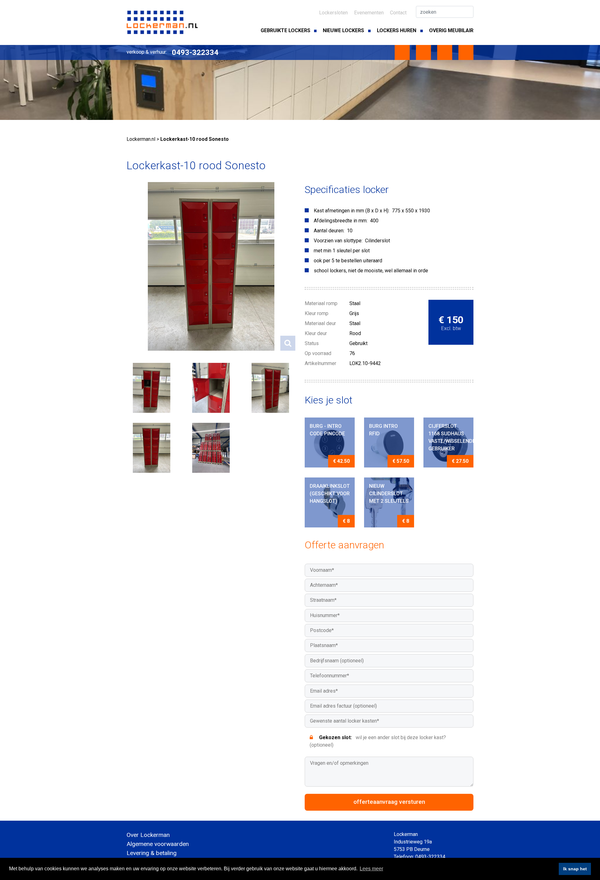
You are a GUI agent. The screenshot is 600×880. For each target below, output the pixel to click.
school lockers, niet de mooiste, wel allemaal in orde (371, 271)
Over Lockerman (148, 834)
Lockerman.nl (141, 139)
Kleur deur (316, 333)
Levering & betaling (152, 853)
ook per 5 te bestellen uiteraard (348, 261)
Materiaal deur (320, 323)
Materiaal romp (321, 303)
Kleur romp (316, 313)
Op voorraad (318, 353)
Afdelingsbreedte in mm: (341, 221)
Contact (398, 13)
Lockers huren (396, 30)
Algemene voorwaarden (158, 844)
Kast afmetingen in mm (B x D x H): (351, 211)
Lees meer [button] (371, 868)
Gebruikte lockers (285, 30)
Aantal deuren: (329, 231)
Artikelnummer (320, 363)
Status (312, 343)
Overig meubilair (451, 30)
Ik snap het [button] (575, 868)
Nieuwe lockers (343, 30)
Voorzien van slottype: (338, 241)
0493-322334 (195, 52)
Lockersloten (333, 13)
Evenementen (369, 13)
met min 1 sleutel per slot (342, 251)
